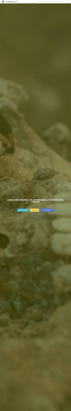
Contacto (67, 1)
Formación (43, 1)
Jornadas (48, 1)
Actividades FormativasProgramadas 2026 (34, 210)
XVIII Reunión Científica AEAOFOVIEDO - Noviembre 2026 (23, 210)
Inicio (38, 1)
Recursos (62, 1)
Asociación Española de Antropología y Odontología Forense (11, 1)
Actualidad (57, 1)
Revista (53, 1)
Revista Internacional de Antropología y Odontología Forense (47, 210)
